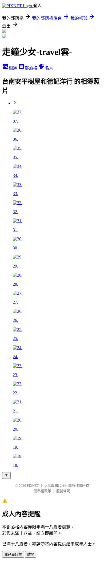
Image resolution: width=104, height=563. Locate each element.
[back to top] (6, 475)
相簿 (13, 68)
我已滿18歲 (13, 555)
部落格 (31, 68)
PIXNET (33, 486)
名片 (49, 68)
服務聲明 (63, 491)
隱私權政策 (42, 491)
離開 (30, 555)
